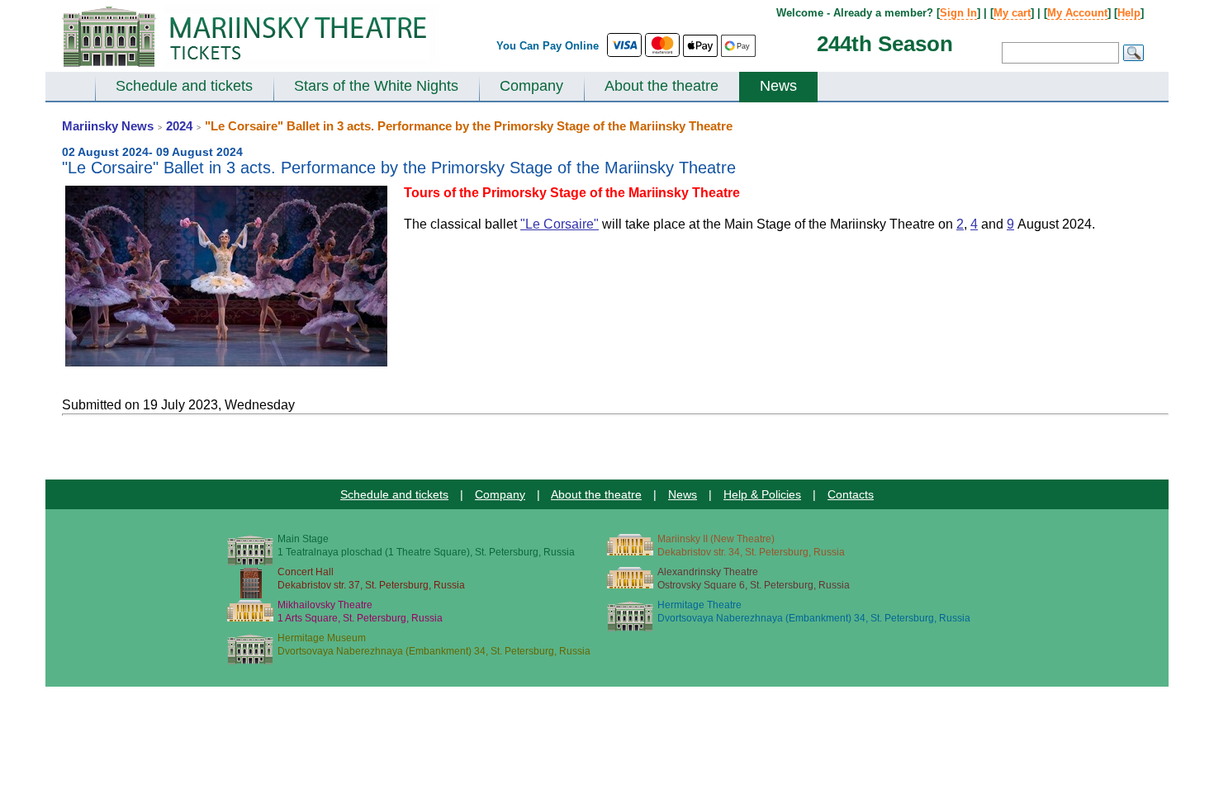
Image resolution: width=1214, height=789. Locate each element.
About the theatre (661, 86)
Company (531, 86)
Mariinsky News (108, 126)
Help (1128, 13)
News (778, 86)
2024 (179, 126)
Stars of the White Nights (376, 86)
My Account (1077, 13)
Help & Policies (762, 494)
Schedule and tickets (184, 86)
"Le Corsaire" (559, 224)
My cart (1012, 13)
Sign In (958, 13)
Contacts (851, 494)
